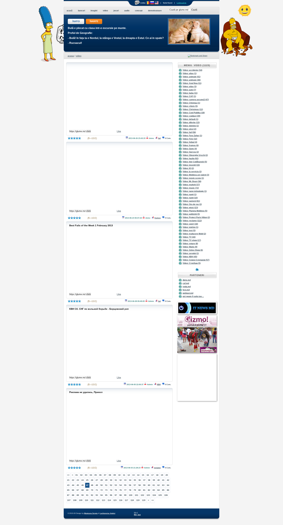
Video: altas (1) (190, 73)
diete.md (187, 280)
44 (73, 485)
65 (68, 490)
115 (115, 500)
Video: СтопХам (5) (192, 263)
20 (167, 475)
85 (163, 490)
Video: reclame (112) (192, 221)
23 (78, 480)
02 (81, 475)
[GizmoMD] (197, 325)
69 (87, 490)
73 (106, 490)
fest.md (186, 290)
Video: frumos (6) (191, 145)
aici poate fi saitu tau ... (193, 296)
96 (111, 495)
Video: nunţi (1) (190, 194)
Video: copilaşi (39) (191, 116)
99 (125, 495)
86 (168, 490)
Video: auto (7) (189, 90)
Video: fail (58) (189, 132)
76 (120, 490)
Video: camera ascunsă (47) (196, 99)
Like (119, 131)
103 (148, 495)
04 (91, 475)
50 (101, 485)
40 (158, 480)
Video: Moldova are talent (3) (196, 175)
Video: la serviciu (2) (192, 171)
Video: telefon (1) (190, 227)
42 (168, 480)
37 (144, 480)
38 (149, 480)
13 (133, 475)
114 (109, 500)
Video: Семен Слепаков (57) (196, 260)
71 (97, 490)
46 (82, 485)
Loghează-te (181, 3)
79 (135, 490)
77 (125, 490)
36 (139, 480)
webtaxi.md (188, 293)
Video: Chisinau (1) (191, 103)
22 (73, 480)
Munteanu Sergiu (91, 513)
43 (68, 485)
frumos (157, 218)
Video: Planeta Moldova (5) (195, 211)
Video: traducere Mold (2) (194, 234)
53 (116, 485)
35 (135, 480)
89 (78, 495)
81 (144, 490)
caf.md (186, 283)
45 (78, 485)
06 (100, 475)
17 (152, 475)
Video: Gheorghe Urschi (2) (195, 155)
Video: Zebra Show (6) (193, 250)
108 (74, 500)
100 (130, 495)
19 (162, 475)
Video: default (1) (190, 119)
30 (111, 480)
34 (130, 480)
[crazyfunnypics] (197, 352)
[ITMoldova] (197, 313)
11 (124, 475)
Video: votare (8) (190, 243)
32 (120, 480)
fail (159, 138)
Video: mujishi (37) (191, 185)
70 (92, 490)
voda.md (187, 286)
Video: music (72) (191, 188)
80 (139, 490)
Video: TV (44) (189, 237)
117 (126, 500)
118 (132, 500)
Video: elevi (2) (189, 129)
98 (120, 495)
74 (111, 490)
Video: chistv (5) (190, 106)
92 (92, 495)
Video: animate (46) (192, 80)
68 (82, 490)
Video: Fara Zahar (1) (192, 135)
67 (78, 490)
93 (97, 495)
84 (158, 490)
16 (148, 475)
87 (68, 495)
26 (92, 480)
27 (97, 480)
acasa (71, 55)
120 (143, 500)
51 (106, 485)
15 (143, 475)
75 (116, 490)
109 (80, 500)
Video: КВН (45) (190, 257)
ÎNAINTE (94, 21)
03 (86, 475)
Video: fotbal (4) (190, 142)
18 (157, 475)
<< (68, 475)
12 (129, 475)
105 (160, 495)
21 (68, 480)
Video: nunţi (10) (190, 198)
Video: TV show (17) (192, 240)
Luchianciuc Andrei (107, 513)
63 (163, 485)
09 (114, 475)
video (78, 55)
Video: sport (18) (190, 224)
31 (116, 480)
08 (110, 475)
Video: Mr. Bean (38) (192, 181)
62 (158, 485)
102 (142, 495)
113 (103, 500)
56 (130, 485)
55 (125, 485)
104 (154, 495)
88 (73, 495)
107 (69, 500)
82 (149, 490)
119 (138, 500)
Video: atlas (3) (190, 86)
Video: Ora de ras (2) (192, 204)
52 (111, 485)
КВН (159, 384)
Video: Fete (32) (190, 139)
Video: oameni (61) (191, 201)
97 (116, 495)
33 (125, 480)
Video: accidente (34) (192, 70)
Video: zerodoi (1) (191, 253)
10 (119, 475)
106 (166, 495)
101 (136, 495)
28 (101, 480)
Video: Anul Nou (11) (192, 83)
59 (144, 485)
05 (95, 475)
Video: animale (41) (191, 77)
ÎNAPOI (76, 21)
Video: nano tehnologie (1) (195, 191)
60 (149, 485)
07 (105, 475)
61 (154, 485)
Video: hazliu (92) (190, 158)
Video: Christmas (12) (193, 109)
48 (92, 485)
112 (97, 500)
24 (82, 480)
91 (87, 495)
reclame (157, 468)
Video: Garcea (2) (191, 152)
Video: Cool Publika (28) (194, 113)
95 (106, 495)
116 (120, 500)
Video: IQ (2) (188, 168)
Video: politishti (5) (191, 214)
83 (154, 490)
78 (130, 490)
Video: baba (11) (190, 93)
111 (92, 500)
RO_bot (137, 515)
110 (86, 500)
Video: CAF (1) (189, 96)
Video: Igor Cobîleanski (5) (195, 162)
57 (135, 485)
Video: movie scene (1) (193, 178)
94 (101, 495)
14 (138, 475)
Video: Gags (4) (190, 149)
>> (152, 500)
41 (163, 480)
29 (106, 480)
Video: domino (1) (191, 126)
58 (139, 485)
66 (73, 490)
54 (120, 485)
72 (101, 490)
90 (82, 495)
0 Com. (168, 138)
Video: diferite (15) (191, 122)
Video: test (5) (189, 230)
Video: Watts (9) (190, 247)
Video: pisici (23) (190, 207)
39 (154, 480)
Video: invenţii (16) (191, 165)
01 (76, 475)
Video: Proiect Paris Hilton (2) (196, 217)
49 (97, 485)
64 (168, 485)
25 (87, 480)
